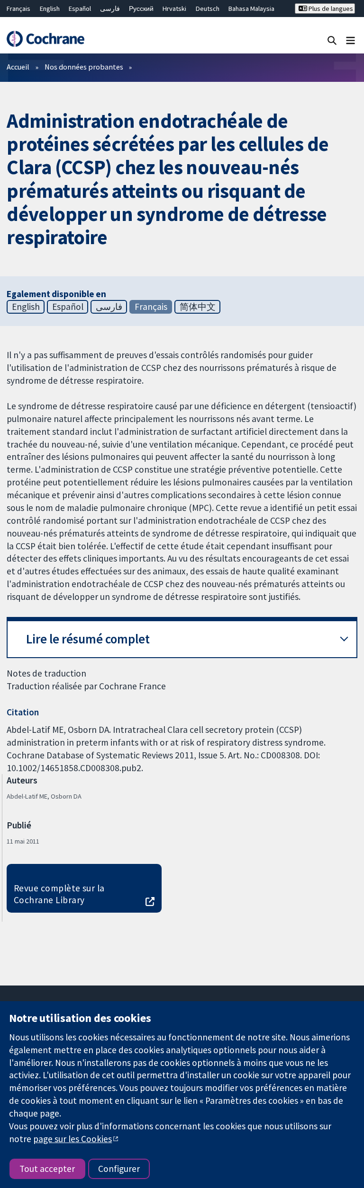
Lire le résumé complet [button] (88, 639)
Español (80, 8)
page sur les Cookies (72, 1138)
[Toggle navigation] (350, 39)
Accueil (18, 66)
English (50, 8)
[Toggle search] (332, 39)
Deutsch (207, 8)
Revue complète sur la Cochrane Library (59, 894)
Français (18, 8)
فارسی (110, 8)
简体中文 (198, 306)
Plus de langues (330, 8)
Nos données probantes (84, 66)
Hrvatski (174, 8)
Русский (141, 8)
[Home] (45, 39)
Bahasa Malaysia (251, 8)
